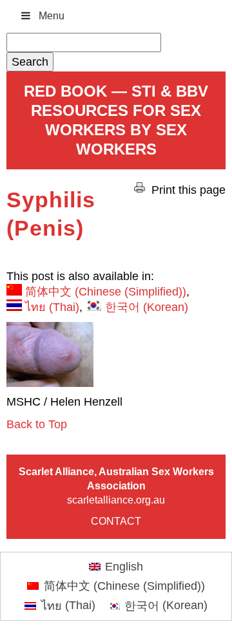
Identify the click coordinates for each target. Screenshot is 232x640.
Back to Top (36, 424)
